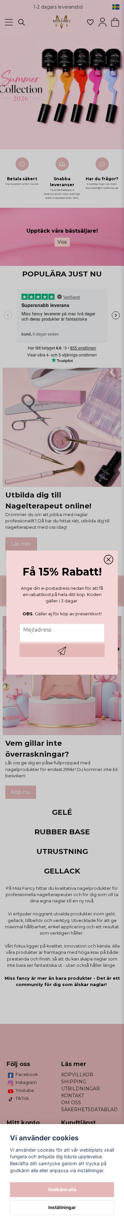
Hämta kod (62, 650)
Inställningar (62, 1207)
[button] (108, 560)
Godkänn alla (62, 1189)
